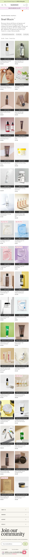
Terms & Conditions (15, 549)
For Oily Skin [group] (18, 34)
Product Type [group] (12, 38)
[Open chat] (24, 552)
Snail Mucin (13, 15)
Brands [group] (6, 38)
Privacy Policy (25, 549)
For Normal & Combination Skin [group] (8, 34)
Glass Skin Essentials (5, 15)
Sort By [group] (2, 38)
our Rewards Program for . (14, 1)
